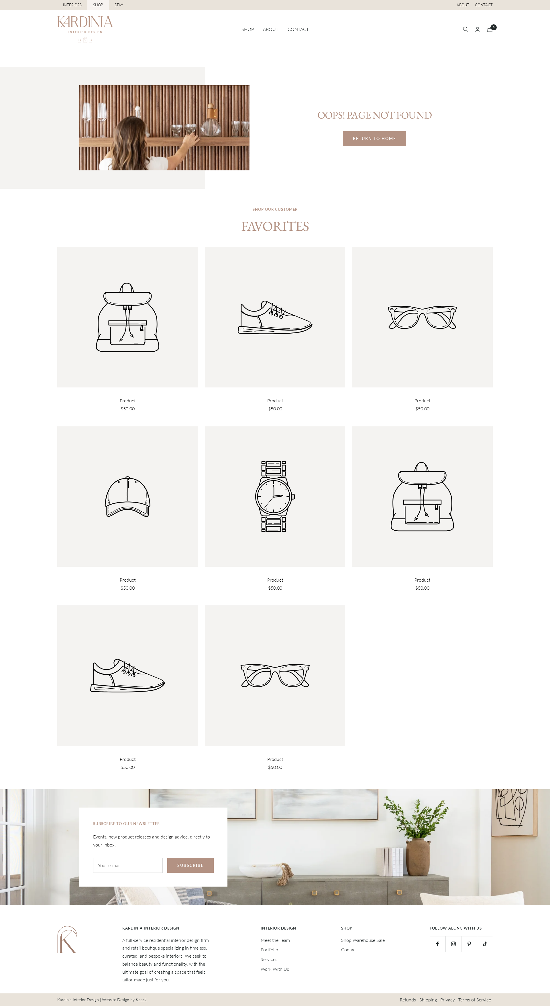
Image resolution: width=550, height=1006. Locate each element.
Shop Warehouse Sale (363, 940)
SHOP (98, 5)
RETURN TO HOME (374, 138)
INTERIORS (72, 5)
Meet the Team (275, 940)
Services (269, 959)
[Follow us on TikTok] (485, 944)
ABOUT (270, 29)
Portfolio (269, 949)
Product (127, 400)
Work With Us (275, 969)
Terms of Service (474, 999)
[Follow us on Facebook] (437, 944)
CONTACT (298, 29)
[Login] (477, 29)
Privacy (447, 999)
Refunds (408, 999)
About (463, 5)
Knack (141, 999)
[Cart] (490, 29)
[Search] (465, 29)
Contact (484, 5)
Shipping (428, 999)
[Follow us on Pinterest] (469, 944)
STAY (119, 5)
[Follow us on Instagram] (453, 944)
